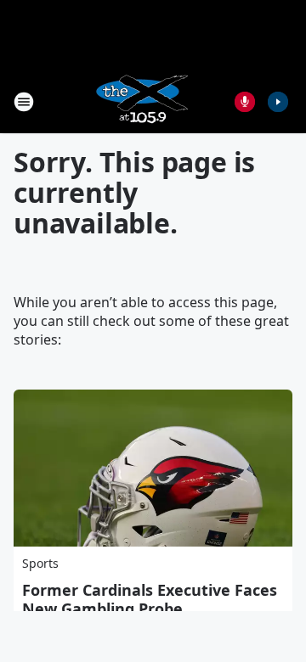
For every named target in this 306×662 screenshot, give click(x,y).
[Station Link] (141, 101)
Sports (40, 563)
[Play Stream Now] (278, 102)
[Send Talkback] (245, 102)
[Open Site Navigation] (24, 102)
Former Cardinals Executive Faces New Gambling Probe (149, 599)
